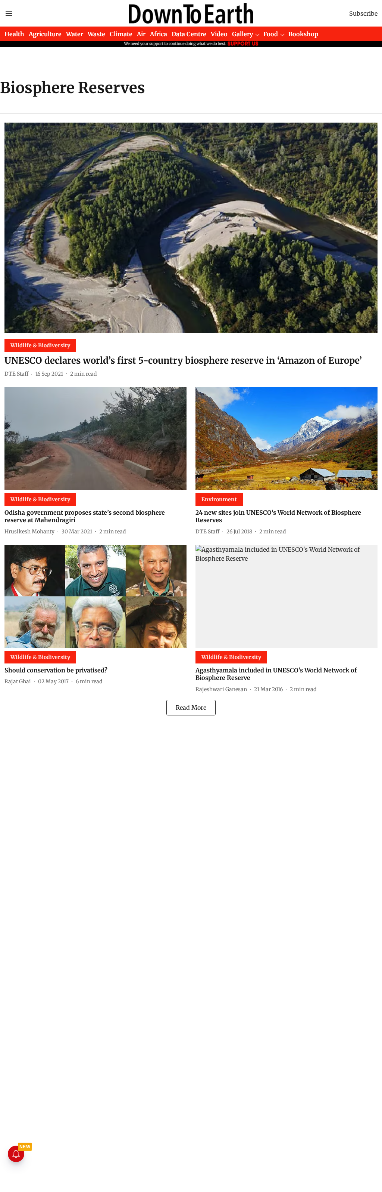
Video (219, 34)
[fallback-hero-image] (191, 228)
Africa (158, 34)
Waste (96, 34)
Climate (121, 34)
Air (141, 34)
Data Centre (189, 34)
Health (14, 34)
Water (74, 34)
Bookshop (303, 34)
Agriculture (45, 34)
